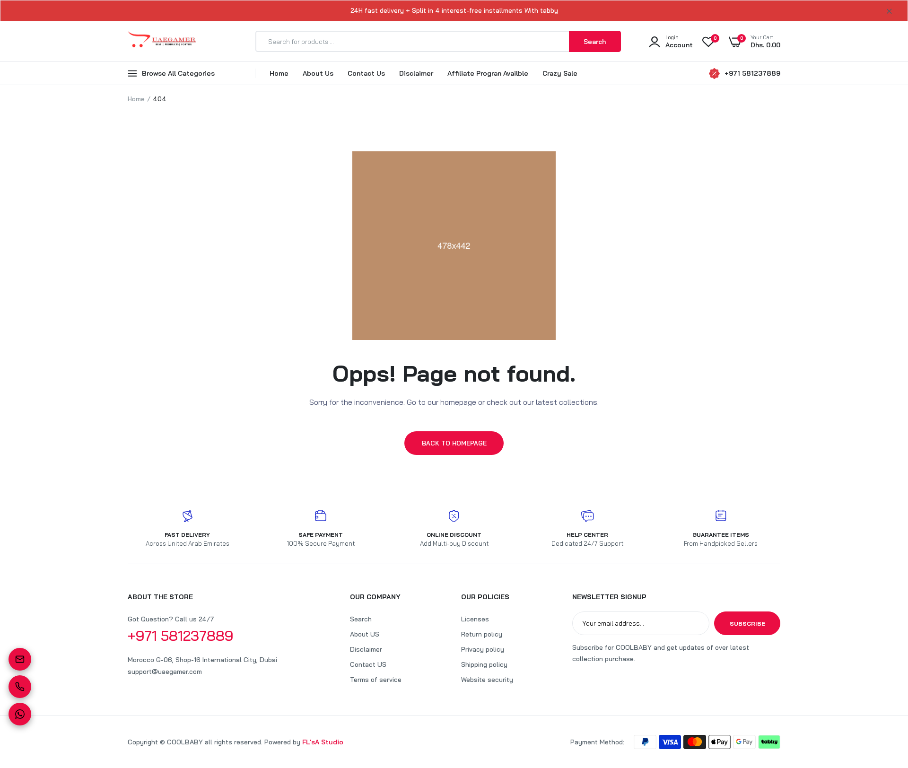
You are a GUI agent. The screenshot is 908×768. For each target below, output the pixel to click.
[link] (882, 699)
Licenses (475, 619)
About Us (318, 73)
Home (279, 73)
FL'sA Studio (322, 742)
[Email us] (20, 659)
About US (364, 634)
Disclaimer (416, 73)
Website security (487, 679)
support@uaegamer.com (165, 671)
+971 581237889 (752, 73)
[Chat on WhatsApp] (20, 714)
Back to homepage (454, 443)
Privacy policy (482, 649)
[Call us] (20, 686)
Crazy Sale (559, 73)
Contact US (368, 664)
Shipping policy (484, 664)
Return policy (481, 634)
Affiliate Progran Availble (487, 73)
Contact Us (366, 73)
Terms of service (376, 679)
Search (361, 619)
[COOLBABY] (162, 41)
